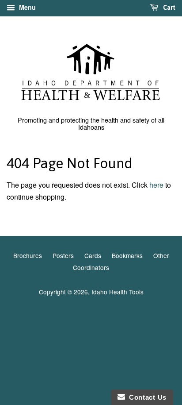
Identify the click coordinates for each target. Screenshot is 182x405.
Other (161, 255)
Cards (92, 255)
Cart (168, 7)
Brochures (27, 255)
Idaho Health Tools (117, 291)
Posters (63, 255)
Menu (26, 7)
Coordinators (91, 267)
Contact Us (146, 397)
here (156, 185)
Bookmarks (127, 255)
